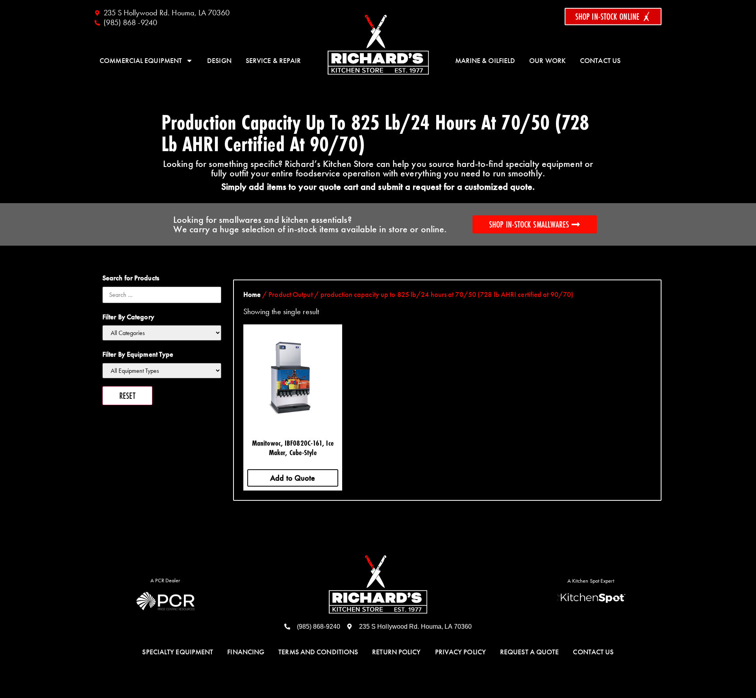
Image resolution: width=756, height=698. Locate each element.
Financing (245, 652)
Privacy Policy (460, 652)
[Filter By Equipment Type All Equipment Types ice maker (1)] (161, 370)
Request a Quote (529, 652)
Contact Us (600, 60)
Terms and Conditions (318, 652)
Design (219, 60)
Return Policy (396, 652)
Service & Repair (273, 60)
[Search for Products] (161, 295)
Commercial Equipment (141, 60)
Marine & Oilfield (485, 60)
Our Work (547, 60)
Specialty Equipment (177, 652)
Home (252, 294)
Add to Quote (292, 478)
